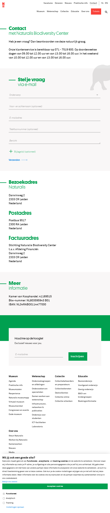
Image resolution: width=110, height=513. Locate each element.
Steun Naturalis (16, 436)
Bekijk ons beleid (9, 482)
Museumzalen (15, 389)
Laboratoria (37, 427)
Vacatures (48, 3)
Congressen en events (19, 410)
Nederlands (102, 3)
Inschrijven (77, 356)
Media (11, 452)
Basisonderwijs (85, 381)
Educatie (83, 376)
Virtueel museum (16, 402)
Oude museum (15, 414)
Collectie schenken (63, 401)
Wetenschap (38, 376)
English (106, 3)
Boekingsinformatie (87, 401)
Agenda (12, 381)
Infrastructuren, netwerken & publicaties (39, 407)
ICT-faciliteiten (39, 422)
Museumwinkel (16, 406)
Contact (93, 3)
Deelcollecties (61, 393)
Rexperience (14, 394)
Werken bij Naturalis (18, 440)
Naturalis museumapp (19, 398)
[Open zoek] (106, 12)
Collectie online (62, 397)
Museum (13, 376)
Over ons (13, 431)
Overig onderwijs (85, 389)
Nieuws (68, 3)
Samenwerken (15, 444)
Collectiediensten (63, 389)
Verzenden (14, 160)
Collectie (60, 376)
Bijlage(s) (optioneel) (25, 152)
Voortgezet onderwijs (88, 385)
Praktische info (81, 3)
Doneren (59, 3)
